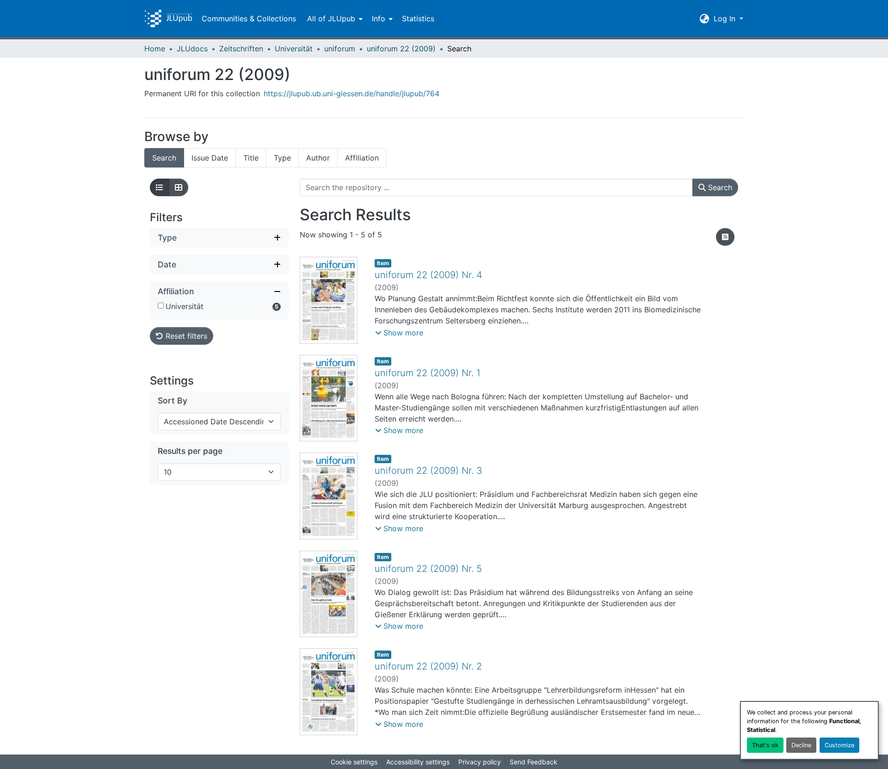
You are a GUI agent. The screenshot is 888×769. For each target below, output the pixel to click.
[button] (168, 18)
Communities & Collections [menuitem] (249, 18)
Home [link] (154, 48)
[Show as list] (159, 187)
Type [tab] (282, 157)
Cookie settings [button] (354, 762)
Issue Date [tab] (209, 157)
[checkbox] (161, 306)
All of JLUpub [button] (331, 18)
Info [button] (378, 18)
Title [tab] (251, 157)
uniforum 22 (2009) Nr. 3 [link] (428, 470)
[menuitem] (334, 18)
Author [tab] (318, 157)
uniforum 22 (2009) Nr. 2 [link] (428, 666)
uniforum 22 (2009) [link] (401, 48)
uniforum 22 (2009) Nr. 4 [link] (428, 274)
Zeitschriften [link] (241, 48)
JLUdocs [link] (192, 48)
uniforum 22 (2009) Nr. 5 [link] (428, 568)
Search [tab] (164, 157)
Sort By (172, 400)
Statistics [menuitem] (418, 18)
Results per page (190, 451)
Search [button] (719, 187)
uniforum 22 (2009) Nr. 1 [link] (428, 372)
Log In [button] (726, 18)
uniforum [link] (339, 48)
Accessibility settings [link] (418, 762)
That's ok (765, 745)
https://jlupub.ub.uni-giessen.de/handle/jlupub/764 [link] (351, 93)
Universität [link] (294, 48)
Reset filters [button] (185, 336)
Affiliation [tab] (362, 157)
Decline (801, 745)
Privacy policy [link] (479, 762)
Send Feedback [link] (533, 762)
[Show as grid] (178, 187)
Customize (839, 745)
